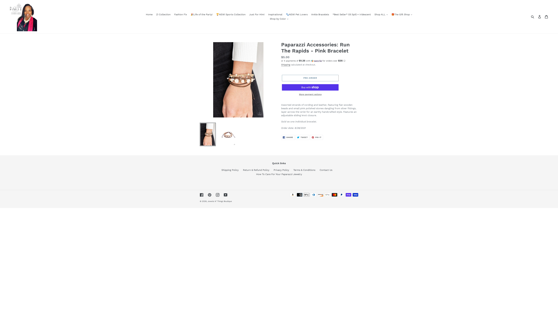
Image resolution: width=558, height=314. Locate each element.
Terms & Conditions (304, 170)
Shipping (285, 64)
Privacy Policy (281, 170)
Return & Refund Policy (256, 170)
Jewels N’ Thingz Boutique (220, 201)
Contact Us (326, 170)
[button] (319, 60)
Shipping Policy (230, 170)
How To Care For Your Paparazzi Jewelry (279, 174)
